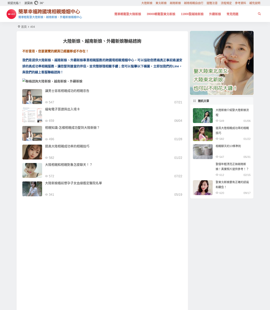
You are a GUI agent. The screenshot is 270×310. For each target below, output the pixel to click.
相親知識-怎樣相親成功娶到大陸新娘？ (72, 127)
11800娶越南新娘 (192, 14)
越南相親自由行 (193, 3)
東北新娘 (161, 3)
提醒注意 (212, 3)
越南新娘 (175, 3)
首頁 (24, 26)
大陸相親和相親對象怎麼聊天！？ (69, 164)
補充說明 (254, 3)
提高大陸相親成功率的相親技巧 (67, 146)
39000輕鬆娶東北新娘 (161, 14)
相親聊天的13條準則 (228, 146)
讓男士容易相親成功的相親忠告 (67, 91)
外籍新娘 (215, 14)
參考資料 (240, 3)
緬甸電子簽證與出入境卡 (62, 109)
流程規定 (226, 3)
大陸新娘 (146, 3)
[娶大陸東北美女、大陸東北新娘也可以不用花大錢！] (222, 63)
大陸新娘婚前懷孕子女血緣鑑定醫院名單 (73, 183)
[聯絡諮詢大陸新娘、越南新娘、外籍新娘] (102, 81)
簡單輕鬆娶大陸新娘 (127, 14)
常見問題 (232, 14)
